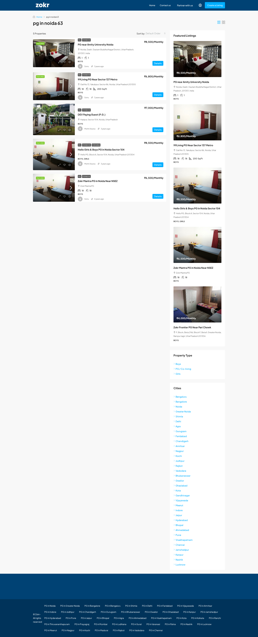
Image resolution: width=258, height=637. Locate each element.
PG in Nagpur (68, 630)
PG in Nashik (186, 624)
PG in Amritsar (205, 605)
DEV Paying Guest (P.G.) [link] (91, 114)
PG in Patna (170, 624)
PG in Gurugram (108, 612)
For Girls (96, 145)
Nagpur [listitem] (180, 451)
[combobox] (155, 33)
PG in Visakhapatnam (161, 618)
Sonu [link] (86, 66)
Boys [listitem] (178, 363)
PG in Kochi (84, 630)
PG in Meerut (50, 630)
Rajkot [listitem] (179, 465)
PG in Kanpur (189, 612)
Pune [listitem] (178, 534)
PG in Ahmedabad (137, 618)
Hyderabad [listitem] (182, 520)
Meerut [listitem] (179, 505)
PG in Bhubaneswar (130, 612)
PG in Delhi (147, 605)
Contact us (165, 5)
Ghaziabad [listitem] (181, 485)
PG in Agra (119, 618)
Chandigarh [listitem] (182, 441)
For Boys (86, 40)
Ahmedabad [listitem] (182, 530)
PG (79, 40)
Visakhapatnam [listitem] (184, 539)
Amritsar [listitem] (180, 446)
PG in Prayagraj (82, 624)
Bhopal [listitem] (179, 525)
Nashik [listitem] (179, 559)
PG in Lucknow (204, 624)
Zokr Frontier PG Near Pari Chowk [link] (192, 327)
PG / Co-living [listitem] (183, 368)
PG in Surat (136, 624)
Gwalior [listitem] (180, 480)
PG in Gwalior (151, 612)
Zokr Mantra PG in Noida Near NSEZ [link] (98, 181)
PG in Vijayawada (185, 605)
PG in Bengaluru (112, 605)
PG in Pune (71, 618)
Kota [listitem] (178, 490)
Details (158, 63)
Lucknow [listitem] (180, 564)
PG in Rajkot (119, 630)
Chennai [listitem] (180, 544)
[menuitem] (200, 5)
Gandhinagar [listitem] (183, 495)
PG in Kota (181, 618)
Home (152, 5)
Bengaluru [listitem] (181, 396)
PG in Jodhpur (67, 612)
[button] (218, 22)
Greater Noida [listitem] (183, 411)
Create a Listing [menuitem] (215, 5)
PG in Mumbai (100, 624)
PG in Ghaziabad (171, 612)
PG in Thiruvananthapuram (57, 624)
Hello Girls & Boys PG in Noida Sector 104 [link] (101, 149)
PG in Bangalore (92, 605)
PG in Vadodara (136, 630)
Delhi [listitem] (178, 421)
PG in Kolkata (197, 618)
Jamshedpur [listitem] (182, 549)
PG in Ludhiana (119, 624)
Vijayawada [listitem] (182, 500)
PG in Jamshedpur (209, 612)
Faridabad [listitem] (181, 436)
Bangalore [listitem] (181, 401)
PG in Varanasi (153, 624)
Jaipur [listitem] (179, 515)
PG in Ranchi (215, 618)
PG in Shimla (131, 605)
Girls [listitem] (178, 373)
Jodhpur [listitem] (180, 460)
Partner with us (185, 5)
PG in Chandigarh (87, 612)
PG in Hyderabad (52, 618)
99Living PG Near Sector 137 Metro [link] (97, 79)
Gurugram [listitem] (181, 431)
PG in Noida (50, 605)
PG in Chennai (156, 630)
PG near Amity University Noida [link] (95, 44)
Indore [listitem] (179, 510)
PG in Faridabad (164, 605)
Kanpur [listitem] (179, 554)
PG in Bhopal (103, 618)
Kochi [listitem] (179, 455)
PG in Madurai (101, 630)
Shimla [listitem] (179, 416)
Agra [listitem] (178, 426)
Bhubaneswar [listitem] (183, 475)
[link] (54, 53)
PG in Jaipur (86, 618)
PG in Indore (50, 612)
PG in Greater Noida (70, 605)
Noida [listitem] (179, 406)
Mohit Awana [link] (89, 129)
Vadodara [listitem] (181, 470)
